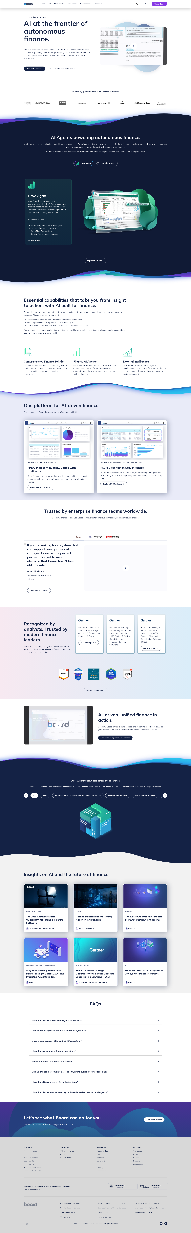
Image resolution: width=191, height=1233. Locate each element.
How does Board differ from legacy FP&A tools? (57, 1020)
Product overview (31, 1151)
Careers (136, 1157)
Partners (136, 1161)
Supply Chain (65, 1157)
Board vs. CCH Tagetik (32, 1161)
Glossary (100, 1157)
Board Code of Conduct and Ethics (111, 1203)
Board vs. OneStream (32, 1167)
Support (100, 1164)
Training (100, 1167)
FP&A (45, 795)
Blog (98, 1154)
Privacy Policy (103, 1212)
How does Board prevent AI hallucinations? (55, 1082)
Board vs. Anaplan (31, 1157)
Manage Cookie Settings (70, 1203)
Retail (62, 1154)
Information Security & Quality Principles (150, 1208)
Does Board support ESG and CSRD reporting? (57, 1040)
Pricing (26, 1154)
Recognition (138, 1164)
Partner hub (101, 1171)
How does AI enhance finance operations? (54, 1051)
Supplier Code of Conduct (70, 1208)
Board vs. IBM (29, 1164)
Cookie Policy (65, 1217)
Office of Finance (67, 1151)
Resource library (103, 1151)
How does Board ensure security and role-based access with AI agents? (70, 1092)
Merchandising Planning (145, 795)
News (135, 1154)
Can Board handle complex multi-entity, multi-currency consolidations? (69, 1071)
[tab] (78, 537)
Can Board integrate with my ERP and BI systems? (59, 1030)
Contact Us (137, 1151)
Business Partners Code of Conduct (112, 1208)
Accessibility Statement (144, 1212)
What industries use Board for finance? (53, 1061)
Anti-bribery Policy (67, 1212)
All (34, 795)
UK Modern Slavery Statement (147, 1203)
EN (145, 4)
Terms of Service (104, 1217)
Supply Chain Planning (117, 795)
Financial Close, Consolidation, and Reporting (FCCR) (78, 795)
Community (101, 1161)
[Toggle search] (137, 4)
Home (26, 17)
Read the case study (39, 590)
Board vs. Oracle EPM (32, 1171)
